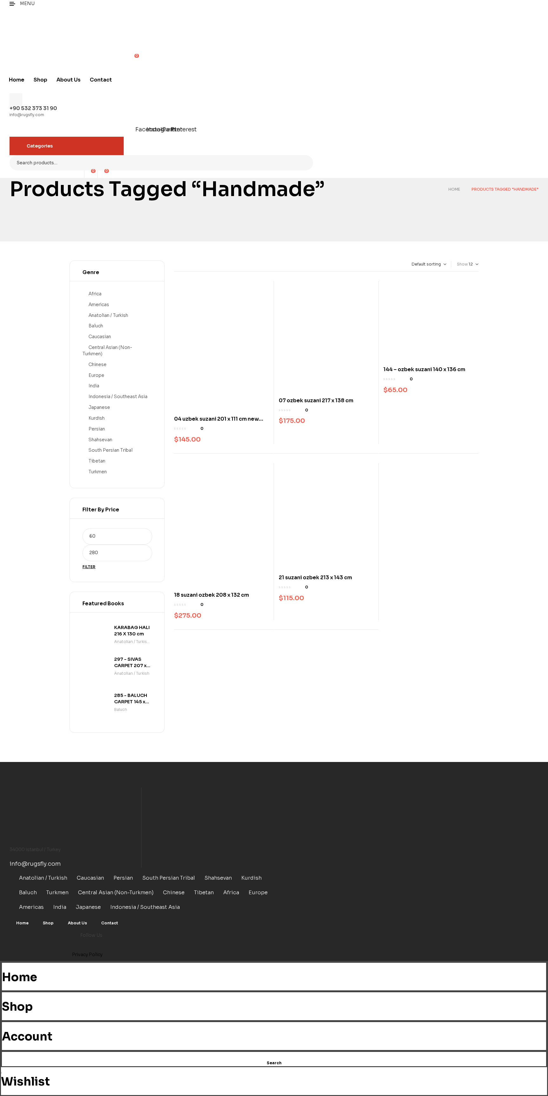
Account (27, 1036)
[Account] (3, 1025)
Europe (96, 375)
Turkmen (97, 472)
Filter (88, 566)
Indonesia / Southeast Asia (117, 396)
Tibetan (96, 461)
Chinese (97, 364)
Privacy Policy (87, 954)
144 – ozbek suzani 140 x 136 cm (424, 369)
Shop (17, 1007)
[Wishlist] (2, 1070)
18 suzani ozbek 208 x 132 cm (211, 595)
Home (454, 189)
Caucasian (99, 336)
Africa (94, 294)
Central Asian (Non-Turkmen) (115, 892)
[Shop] (3, 996)
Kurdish (96, 418)
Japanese (99, 407)
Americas (98, 304)
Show (462, 264)
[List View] (181, 264)
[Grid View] (175, 264)
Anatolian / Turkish (108, 315)
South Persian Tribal (110, 450)
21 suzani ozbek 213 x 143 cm (315, 577)
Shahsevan (100, 440)
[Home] (3, 966)
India (93, 386)
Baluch (95, 326)
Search (304, 162)
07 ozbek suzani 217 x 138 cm (316, 400)
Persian (96, 429)
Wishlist (25, 1081)
